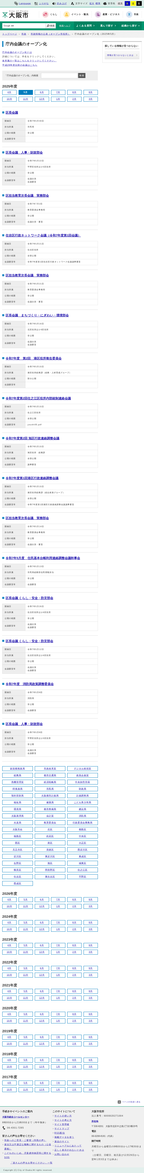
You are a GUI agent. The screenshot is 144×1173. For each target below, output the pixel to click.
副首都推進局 (17, 768)
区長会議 (12, 112)
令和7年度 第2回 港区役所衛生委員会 (34, 358)
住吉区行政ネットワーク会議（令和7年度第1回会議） (43, 235)
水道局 (17, 822)
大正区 (82, 843)
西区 (17, 843)
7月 (58, 92)
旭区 (50, 863)
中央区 (82, 836)
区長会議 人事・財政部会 (24, 152)
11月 (25, 99)
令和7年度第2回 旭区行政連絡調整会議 (32, 438)
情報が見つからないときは (120, 55)
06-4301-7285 (15, 1128)
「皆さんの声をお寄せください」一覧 (31, 1163)
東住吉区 (50, 876)
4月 (9, 92)
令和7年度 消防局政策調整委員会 (30, 684)
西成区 (17, 883)
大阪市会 (17, 829)
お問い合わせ (61, 1154)
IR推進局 (18, 789)
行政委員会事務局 (83, 822)
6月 (42, 92)
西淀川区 (82, 849)
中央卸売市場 (82, 782)
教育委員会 (50, 822)
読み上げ (62, 3)
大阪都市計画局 (50, 795)
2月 (74, 99)
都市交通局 (50, 775)
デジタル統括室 (82, 768)
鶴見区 (17, 870)
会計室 (50, 816)
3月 (91, 99)
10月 (9, 99)
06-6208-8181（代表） (103, 1136)
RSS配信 (59, 1133)
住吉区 (17, 876)
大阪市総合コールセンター (15, 1117)
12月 (42, 99)
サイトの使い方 (63, 1116)
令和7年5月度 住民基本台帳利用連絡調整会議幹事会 (43, 558)
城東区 (82, 863)
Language (25, 3)
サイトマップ (61, 1128)
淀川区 (17, 856)
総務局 (17, 775)
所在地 (95, 1121)
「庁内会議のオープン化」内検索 (21, 75)
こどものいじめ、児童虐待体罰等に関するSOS (27, 1155)
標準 (97, 3)
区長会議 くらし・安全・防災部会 (29, 598)
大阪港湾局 (17, 816)
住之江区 (82, 870)
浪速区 (50, 849)
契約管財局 (17, 795)
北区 (50, 829)
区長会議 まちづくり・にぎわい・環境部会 (37, 315)
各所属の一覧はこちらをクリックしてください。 (29, 61)
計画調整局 (82, 795)
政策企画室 (82, 775)
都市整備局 (50, 809)
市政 (23, 34)
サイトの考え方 (63, 1120)
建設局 (82, 809)
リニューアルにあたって (68, 1146)
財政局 (82, 789)
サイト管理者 (61, 1124)
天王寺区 (17, 849)
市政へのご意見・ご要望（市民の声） (25, 1140)
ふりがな (44, 3)
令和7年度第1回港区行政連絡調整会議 (32, 478)
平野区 (82, 876)
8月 (74, 92)
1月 (58, 99)
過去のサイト (61, 1141)
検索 (52, 25)
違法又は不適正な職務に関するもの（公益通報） (27, 1146)
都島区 (82, 829)
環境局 (17, 809)
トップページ (9, 34)
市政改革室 (50, 768)
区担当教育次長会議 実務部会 (27, 195)
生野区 (17, 863)
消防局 (82, 816)
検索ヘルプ (64, 25)
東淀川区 (50, 856)
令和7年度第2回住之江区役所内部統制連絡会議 (38, 398)
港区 (50, 843)
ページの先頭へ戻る (131, 1102)
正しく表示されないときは (69, 1150)
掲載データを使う (64, 1137)
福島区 (17, 836)
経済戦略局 (50, 782)
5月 (26, 899)
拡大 (91, 3)
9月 (91, 92)
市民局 (50, 789)
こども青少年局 (82, 802)
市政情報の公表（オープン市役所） (50, 34)
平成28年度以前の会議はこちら (19, 65)
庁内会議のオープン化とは (17, 52)
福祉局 (17, 802)
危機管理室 (17, 782)
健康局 (50, 802)
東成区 (82, 856)
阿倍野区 (50, 870)
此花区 (50, 836)
